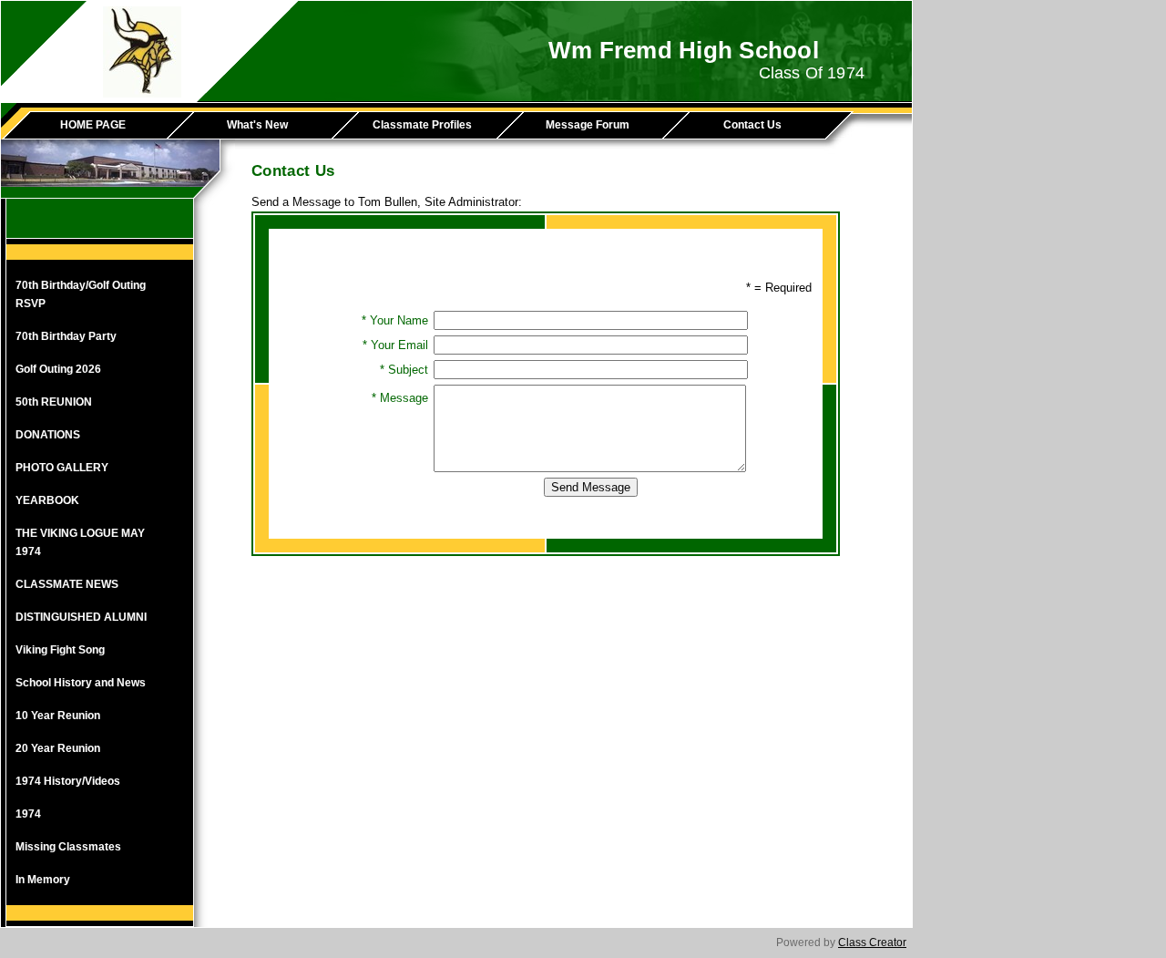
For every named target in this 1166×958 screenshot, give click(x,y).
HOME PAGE (93, 124)
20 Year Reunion (57, 748)
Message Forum (587, 124)
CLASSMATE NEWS (66, 584)
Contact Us (752, 124)
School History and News (80, 682)
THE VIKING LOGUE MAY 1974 (80, 542)
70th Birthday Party (66, 336)
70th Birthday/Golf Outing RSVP (80, 294)
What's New (257, 124)
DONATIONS (47, 434)
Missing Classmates (68, 846)
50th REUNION (53, 402)
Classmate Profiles (422, 124)
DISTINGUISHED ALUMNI (81, 617)
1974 (28, 814)
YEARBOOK (47, 500)
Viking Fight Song (60, 650)
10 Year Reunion (57, 715)
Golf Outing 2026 (58, 369)
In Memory (42, 879)
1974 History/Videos (67, 781)
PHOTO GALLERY (61, 467)
